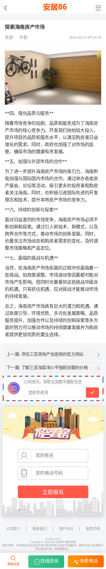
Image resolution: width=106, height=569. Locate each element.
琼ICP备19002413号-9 (53, 539)
